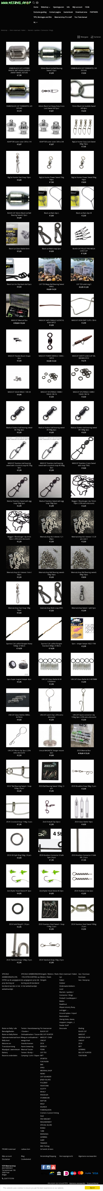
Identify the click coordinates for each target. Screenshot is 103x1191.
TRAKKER (43, 1143)
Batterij (5, 1052)
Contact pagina (55, 12)
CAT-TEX (43, 1052)
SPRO (42, 1067)
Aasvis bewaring (27, 1046)
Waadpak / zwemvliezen (11, 1049)
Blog (22, 1156)
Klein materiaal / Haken (18, 30)
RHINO (42, 1128)
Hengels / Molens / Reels (49, 974)
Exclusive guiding (40, 12)
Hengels (43, 980)
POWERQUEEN (45, 1110)
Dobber (62, 983)
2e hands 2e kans (46, 1149)
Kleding (81, 1028)
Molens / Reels (45, 977)
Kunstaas (81, 977)
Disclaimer (6, 1159)
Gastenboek (68, 12)
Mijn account (77, 7)
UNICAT (43, 1040)
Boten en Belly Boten (10, 1034)
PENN (42, 1049)
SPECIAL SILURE (46, 1125)
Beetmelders (64, 1016)
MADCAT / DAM (46, 1037)
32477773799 (9, 1178)
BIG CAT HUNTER (46, 1034)
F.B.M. (87, 7)
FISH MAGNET (45, 1119)
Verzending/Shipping (48, 1156)
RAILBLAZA (44, 1095)
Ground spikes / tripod (68, 1013)
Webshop (44, 7)
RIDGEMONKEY (46, 1122)
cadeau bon (25, 1149)
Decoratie (63, 1028)
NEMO (42, 1074)
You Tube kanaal (81, 17)
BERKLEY (43, 1046)
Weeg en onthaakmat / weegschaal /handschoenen (29, 1040)
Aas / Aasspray (84, 980)
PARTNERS (94, 12)
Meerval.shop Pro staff (63, 17)
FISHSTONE (44, 1086)
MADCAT (81, 1034)
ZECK (42, 1043)
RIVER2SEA (44, 1134)
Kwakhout (63, 1004)
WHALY (43, 1092)
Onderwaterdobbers (67, 986)
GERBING (43, 1137)
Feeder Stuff (64, 1025)
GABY (42, 1140)
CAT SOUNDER (45, 1077)
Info (68, 7)
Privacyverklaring (92, 1183)
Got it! (92, 1187)
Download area (81, 12)
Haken (61, 980)
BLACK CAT (44, 1031)
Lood (61, 989)
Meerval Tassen (27, 1049)
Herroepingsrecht (66, 1156)
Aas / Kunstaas (84, 974)
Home (36, 7)
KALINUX (43, 1107)
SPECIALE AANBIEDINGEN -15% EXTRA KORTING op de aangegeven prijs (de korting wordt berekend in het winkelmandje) (30, 980)
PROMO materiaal (8, 1149)
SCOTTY (43, 1089)
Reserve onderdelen (9, 1055)
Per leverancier (46, 1028)
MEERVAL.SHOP (46, 1071)
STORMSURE (45, 1098)
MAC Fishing (44, 1146)
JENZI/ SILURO (45, 1080)
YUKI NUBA (44, 1061)
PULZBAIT (43, 1083)
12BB (42, 1131)
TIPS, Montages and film (43, 17)
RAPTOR (43, 1101)
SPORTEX (43, 1058)
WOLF (42, 1104)
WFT (41, 1055)
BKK (41, 1064)
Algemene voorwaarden (87, 1156)
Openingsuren (58, 7)
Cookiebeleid (26, 1159)
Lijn (60, 977)
